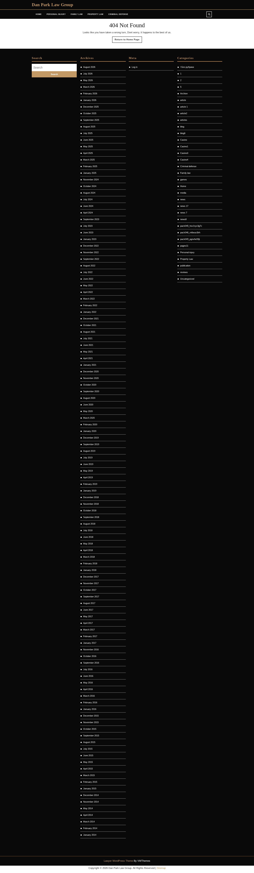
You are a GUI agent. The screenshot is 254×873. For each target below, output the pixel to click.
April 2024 (88, 212)
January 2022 (89, 312)
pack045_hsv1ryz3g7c (191, 226)
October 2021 (89, 325)
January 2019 (89, 490)
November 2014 (91, 801)
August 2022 (89, 265)
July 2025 (87, 133)
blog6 (182, 133)
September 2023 (91, 219)
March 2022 (89, 298)
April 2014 (88, 815)
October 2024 (89, 186)
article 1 (184, 106)
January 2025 (89, 173)
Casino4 (184, 159)
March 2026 (89, 87)
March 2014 (89, 821)
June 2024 (88, 206)
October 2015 (89, 729)
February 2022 (90, 305)
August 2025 (89, 126)
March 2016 (89, 696)
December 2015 (91, 715)
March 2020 (89, 418)
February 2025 (90, 166)
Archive (184, 93)
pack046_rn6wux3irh (190, 232)
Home (39, 14)
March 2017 (89, 629)
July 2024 (87, 199)
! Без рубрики (187, 67)
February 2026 (90, 93)
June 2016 (88, 676)
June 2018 (88, 537)
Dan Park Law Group (52, 4)
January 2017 (89, 643)
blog (182, 126)
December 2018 (91, 497)
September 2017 (91, 596)
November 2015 (91, 722)
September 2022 (91, 259)
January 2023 (89, 239)
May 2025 (88, 146)
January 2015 (89, 788)
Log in (134, 67)
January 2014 (89, 835)
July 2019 (87, 457)
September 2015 (91, 735)
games (183, 179)
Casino (183, 140)
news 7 (183, 212)
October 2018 (89, 510)
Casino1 (184, 146)
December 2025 (91, 106)
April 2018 (88, 550)
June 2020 (88, 404)
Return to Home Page (128, 40)
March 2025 (89, 159)
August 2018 (89, 523)
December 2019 (91, 437)
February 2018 (90, 563)
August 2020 (89, 398)
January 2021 (89, 365)
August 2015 (89, 742)
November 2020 (91, 378)
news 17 (184, 206)
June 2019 (88, 464)
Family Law (77, 14)
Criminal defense (188, 166)
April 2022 (88, 292)
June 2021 (88, 345)
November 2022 (91, 252)
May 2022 (88, 285)
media (183, 193)
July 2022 (87, 272)
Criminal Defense (118, 14)
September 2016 (91, 662)
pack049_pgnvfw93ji (190, 239)
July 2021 (87, 338)
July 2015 (87, 749)
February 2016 (90, 702)
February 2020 (90, 424)
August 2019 (89, 451)
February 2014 (90, 828)
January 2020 (89, 431)
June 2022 (88, 279)
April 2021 (88, 358)
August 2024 (89, 193)
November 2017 (91, 583)
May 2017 (88, 616)
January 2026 (89, 100)
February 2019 (90, 484)
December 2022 (91, 245)
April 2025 (88, 153)
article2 (183, 113)
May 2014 (88, 808)
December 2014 (91, 795)
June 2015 (88, 755)
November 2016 (91, 649)
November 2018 (91, 504)
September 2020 (91, 391)
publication (185, 265)
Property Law (95, 14)
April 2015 (88, 768)
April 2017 (88, 623)
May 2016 (88, 682)
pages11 (184, 245)
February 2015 (90, 782)
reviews (184, 272)
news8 (183, 219)
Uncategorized (187, 279)
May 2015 (88, 762)
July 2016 (87, 669)
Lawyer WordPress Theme (118, 860)
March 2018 (89, 557)
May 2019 (88, 471)
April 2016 (88, 689)
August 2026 (89, 67)
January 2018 (89, 570)
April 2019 (88, 477)
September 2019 (91, 444)
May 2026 (88, 80)
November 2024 (91, 179)
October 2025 (89, 113)
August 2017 (89, 603)
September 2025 (91, 120)
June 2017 (88, 610)
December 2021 (91, 318)
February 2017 (90, 636)
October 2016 (89, 656)
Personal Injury (56, 14)
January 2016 (89, 709)
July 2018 (87, 530)
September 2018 (91, 517)
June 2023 (88, 232)
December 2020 (91, 371)
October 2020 (89, 384)
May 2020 (88, 411)
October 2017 (89, 590)
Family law (185, 173)
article (183, 100)
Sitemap (161, 868)
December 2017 (91, 576)
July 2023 (87, 226)
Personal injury (187, 252)
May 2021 (88, 351)
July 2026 (87, 73)
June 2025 (88, 140)
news (182, 199)
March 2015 (89, 775)
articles (183, 120)
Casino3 (184, 153)
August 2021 (89, 332)
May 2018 (88, 543)
